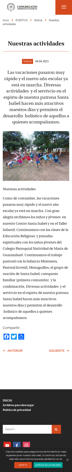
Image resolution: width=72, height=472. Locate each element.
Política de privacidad (17, 410)
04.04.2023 (42, 61)
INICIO (7, 400)
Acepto (23, 465)
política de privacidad (48, 464)
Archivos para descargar (18, 405)
